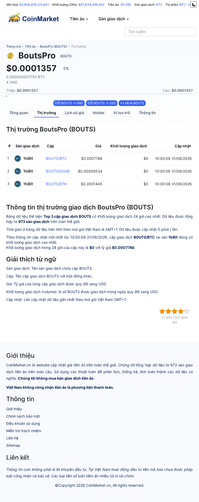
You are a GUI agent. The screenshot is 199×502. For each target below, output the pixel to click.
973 (159, 4)
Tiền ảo (30, 46)
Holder (99, 112)
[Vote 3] (175, 311)
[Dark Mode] (193, 4)
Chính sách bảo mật (23, 416)
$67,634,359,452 (91, 4)
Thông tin (147, 112)
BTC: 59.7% (188, 4)
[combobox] (161, 31)
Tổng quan (18, 112)
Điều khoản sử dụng (23, 423)
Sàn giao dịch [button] (112, 18)
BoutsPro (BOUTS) (53, 46)
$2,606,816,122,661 (34, 4)
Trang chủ (13, 46)
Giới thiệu (14, 409)
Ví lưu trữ (121, 112)
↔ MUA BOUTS (132, 103)
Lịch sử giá (74, 112)
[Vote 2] (168, 311)
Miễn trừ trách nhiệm (23, 430)
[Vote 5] (187, 311)
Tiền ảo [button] (78, 18)
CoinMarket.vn (98, 485)
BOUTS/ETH (56, 184)
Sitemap (13, 445)
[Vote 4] (181, 311)
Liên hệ (12, 438)
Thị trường (78, 46)
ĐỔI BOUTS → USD (102, 103)
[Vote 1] (162, 311)
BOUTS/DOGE (58, 171)
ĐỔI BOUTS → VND (69, 103)
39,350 (125, 4)
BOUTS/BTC (56, 158)
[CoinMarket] (33, 18)
